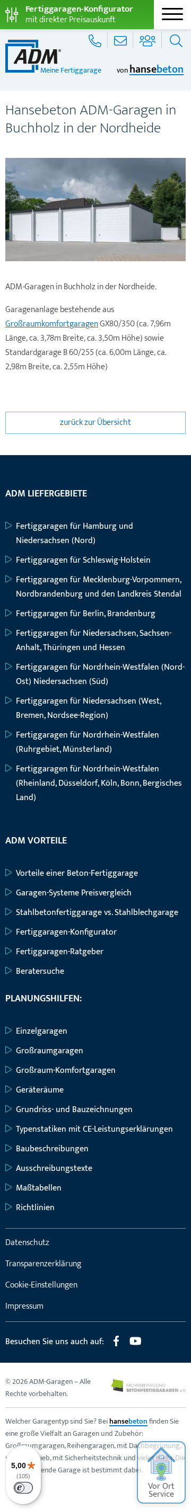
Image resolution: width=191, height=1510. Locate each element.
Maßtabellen (39, 1188)
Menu (172, 14)
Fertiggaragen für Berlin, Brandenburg (85, 614)
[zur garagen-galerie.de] (148, 1389)
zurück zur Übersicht (95, 422)
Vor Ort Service (161, 1490)
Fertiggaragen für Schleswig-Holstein (83, 560)
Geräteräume (40, 1090)
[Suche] (175, 40)
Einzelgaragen (41, 1031)
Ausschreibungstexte (54, 1168)
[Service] (96, 40)
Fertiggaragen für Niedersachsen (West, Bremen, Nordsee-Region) (88, 708)
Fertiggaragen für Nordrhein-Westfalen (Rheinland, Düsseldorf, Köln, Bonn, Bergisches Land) (99, 783)
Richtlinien (35, 1208)
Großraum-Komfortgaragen (66, 1070)
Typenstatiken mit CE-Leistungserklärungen (94, 1129)
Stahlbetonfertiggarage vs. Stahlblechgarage (97, 912)
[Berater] (148, 40)
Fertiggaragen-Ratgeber (59, 952)
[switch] (23, 1488)
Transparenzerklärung (43, 1264)
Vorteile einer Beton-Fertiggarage (77, 873)
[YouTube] (135, 1345)
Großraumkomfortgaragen (51, 324)
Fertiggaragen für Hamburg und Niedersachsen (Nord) (74, 533)
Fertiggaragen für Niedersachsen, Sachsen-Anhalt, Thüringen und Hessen (93, 640)
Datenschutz (27, 1243)
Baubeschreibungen (52, 1149)
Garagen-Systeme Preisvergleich (74, 893)
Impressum (24, 1306)
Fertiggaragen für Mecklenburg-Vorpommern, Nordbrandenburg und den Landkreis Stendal (98, 587)
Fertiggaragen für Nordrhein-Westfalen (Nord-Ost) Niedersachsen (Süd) (100, 674)
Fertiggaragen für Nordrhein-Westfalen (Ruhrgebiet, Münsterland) (87, 742)
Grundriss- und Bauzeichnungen (74, 1110)
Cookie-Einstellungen (41, 1285)
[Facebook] (116, 1345)
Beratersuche (40, 971)
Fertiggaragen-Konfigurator (66, 932)
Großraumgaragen (49, 1051)
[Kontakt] (121, 40)
